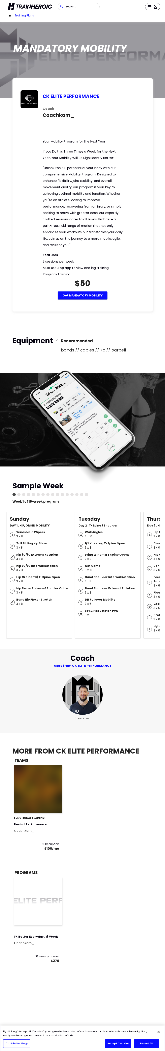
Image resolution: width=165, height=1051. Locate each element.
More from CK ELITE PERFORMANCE (82, 665)
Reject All (146, 1043)
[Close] (158, 1032)
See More (48, 806)
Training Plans (24, 15)
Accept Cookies (118, 1043)
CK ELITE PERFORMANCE (71, 96)
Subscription (50, 844)
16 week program (47, 956)
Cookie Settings (16, 1043)
